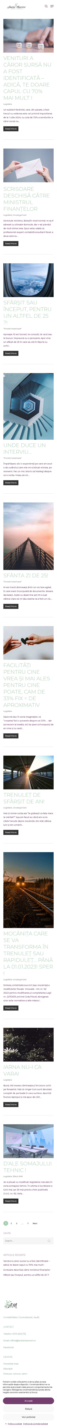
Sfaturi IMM (18, 1176)
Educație (8, 1368)
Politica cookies (15, 1424)
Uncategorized (19, 215)
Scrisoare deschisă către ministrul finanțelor (26, 199)
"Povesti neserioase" (12, 329)
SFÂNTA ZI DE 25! (25, 575)
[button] (52, 6)
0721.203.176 (19, 1334)
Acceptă (28, 1401)
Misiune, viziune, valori (15, 1373)
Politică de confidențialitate (35, 1424)
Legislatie (7, 104)
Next (35, 1223)
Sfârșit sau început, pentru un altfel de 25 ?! (27, 312)
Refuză (28, 1409)
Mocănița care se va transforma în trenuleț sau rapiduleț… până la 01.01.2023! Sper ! (28, 953)
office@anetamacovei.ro (23, 1340)
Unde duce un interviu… (24, 448)
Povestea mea (10, 1363)
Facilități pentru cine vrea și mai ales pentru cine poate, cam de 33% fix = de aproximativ (26, 685)
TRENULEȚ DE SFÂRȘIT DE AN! (24, 798)
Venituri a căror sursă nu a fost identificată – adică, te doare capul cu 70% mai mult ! (27, 78)
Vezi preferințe (28, 1417)
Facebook (8, 1347)
